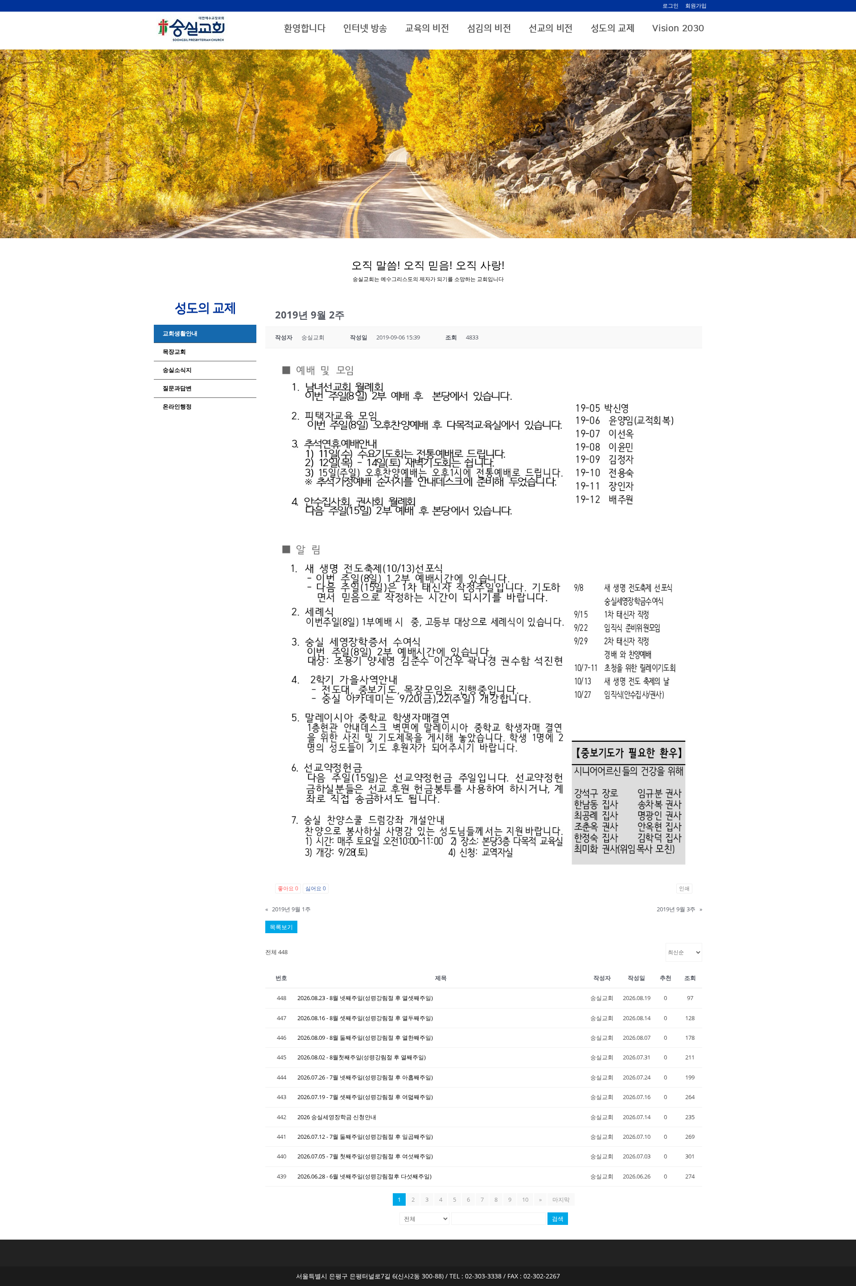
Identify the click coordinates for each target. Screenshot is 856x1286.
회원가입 (696, 5)
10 (525, 1199)
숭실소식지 (177, 370)
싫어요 (315, 888)
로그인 (671, 5)
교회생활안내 (180, 333)
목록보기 (281, 927)
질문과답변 (177, 388)
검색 (558, 1219)
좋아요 (288, 888)
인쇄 (684, 888)
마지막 (561, 1199)
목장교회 (174, 351)
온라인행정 (177, 406)
